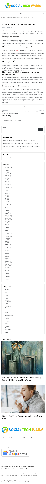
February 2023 (8, 201)
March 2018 (7, 276)
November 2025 (8, 167)
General (6, 310)
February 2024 (8, 184)
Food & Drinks (8, 306)
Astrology (7, 289)
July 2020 (7, 239)
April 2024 (7, 182)
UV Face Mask (30, 95)
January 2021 (8, 230)
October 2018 (8, 265)
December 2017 (8, 279)
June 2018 (7, 272)
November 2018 (8, 264)
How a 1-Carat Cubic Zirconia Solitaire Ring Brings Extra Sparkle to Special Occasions (20, 148)
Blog (6, 292)
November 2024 (8, 176)
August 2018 (7, 268)
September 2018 (8, 267)
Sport (6, 323)
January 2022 (8, 213)
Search (4, 127)
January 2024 (8, 186)
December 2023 (8, 187)
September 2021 (8, 219)
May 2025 (7, 170)
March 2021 (7, 227)
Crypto (6, 295)
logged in (11, 120)
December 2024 (8, 175)
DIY (6, 297)
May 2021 (7, 225)
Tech (6, 324)
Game (6, 309)
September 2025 (8, 169)
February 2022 (8, 212)
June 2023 (7, 196)
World (6, 332)
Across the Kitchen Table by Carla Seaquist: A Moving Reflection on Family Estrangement (21, 146)
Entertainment (8, 301)
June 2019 (7, 253)
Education (7, 300)
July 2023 (7, 195)
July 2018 (7, 270)
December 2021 (8, 215)
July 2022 (7, 207)
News (6, 320)
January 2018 (8, 278)
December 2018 (8, 262)
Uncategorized (8, 329)
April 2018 (7, 275)
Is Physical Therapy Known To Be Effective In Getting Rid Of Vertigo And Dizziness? (11, 112)
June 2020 (7, 241)
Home (6, 314)
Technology (7, 326)
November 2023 (8, 189)
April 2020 (7, 242)
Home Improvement (9, 315)
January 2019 (8, 261)
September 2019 (8, 249)
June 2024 (7, 181)
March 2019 (7, 258)
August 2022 (7, 206)
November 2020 (8, 233)
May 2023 (7, 198)
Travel (6, 327)
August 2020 (7, 238)
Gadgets (7, 307)
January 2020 (8, 244)
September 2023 (8, 192)
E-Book (6, 298)
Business (7, 294)
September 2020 (8, 236)
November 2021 (8, 216)
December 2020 (8, 232)
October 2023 (8, 190)
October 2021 (8, 218)
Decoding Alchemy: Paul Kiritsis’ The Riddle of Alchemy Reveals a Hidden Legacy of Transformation (22, 470)
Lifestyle (7, 318)
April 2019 (7, 256)
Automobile (7, 291)
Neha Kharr (10, 27)
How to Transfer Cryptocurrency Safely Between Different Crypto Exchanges (19, 140)
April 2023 (7, 199)
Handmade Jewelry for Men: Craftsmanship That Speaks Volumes (16, 141)
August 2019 (7, 250)
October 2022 (8, 204)
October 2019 (8, 247)
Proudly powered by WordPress (8, 481)
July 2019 (7, 252)
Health (3, 21)
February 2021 (8, 229)
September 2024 (8, 178)
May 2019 (7, 255)
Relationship (7, 321)
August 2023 (7, 193)
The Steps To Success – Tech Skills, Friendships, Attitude (34, 112)
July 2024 (7, 179)
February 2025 (8, 173)
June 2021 (7, 224)
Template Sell (26, 481)
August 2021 (7, 221)
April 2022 (7, 209)
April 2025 (7, 172)
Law (6, 317)
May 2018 (7, 273)
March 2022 (7, 210)
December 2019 (8, 245)
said (17, 50)
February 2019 (8, 259)
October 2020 (8, 235)
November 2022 (8, 202)
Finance (6, 304)
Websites (7, 330)
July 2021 (7, 222)
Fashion (6, 303)
